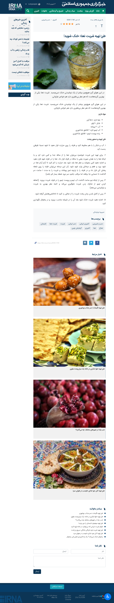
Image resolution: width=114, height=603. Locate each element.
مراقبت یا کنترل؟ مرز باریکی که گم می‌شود (20, 63)
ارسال (37, 571)
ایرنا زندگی (83, 4)
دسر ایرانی (72, 224)
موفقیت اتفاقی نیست (20, 72)
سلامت (80, 11)
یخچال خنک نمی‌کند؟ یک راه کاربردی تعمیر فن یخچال (85, 536)
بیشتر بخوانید (96, 509)
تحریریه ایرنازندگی (98, 212)
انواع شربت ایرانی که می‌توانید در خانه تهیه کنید (87, 526)
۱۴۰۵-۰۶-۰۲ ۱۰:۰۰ (22, 57)
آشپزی (36, 11)
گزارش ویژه (89, 11)
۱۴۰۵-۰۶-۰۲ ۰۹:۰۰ (22, 68)
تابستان (43, 224)
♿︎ (108, 596)
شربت (62, 224)
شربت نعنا (53, 224)
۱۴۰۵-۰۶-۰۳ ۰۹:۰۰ (22, 46)
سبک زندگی (70, 11)
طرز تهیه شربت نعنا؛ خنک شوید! (85, 36)
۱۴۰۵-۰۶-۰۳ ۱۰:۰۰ (22, 35)
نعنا (94, 228)
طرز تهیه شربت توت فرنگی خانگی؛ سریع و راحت (87, 530)
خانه (98, 11)
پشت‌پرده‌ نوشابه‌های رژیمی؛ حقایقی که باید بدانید (20, 28)
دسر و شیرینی (46, 20)
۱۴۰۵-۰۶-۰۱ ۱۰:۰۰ (22, 75)
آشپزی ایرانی (84, 224)
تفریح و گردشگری (56, 11)
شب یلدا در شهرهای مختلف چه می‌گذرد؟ (90, 429)
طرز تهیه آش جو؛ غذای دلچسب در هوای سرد (89, 491)
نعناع (101, 228)
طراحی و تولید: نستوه (98, 597)
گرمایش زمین (77, 228)
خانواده (44, 11)
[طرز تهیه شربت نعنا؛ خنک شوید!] (69, 65)
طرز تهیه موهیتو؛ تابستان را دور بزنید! (91, 523)
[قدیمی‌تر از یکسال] (69, 282)
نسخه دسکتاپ (57, 586)
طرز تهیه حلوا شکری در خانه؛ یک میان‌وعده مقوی (87, 369)
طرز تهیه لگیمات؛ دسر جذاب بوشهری (92, 308)
